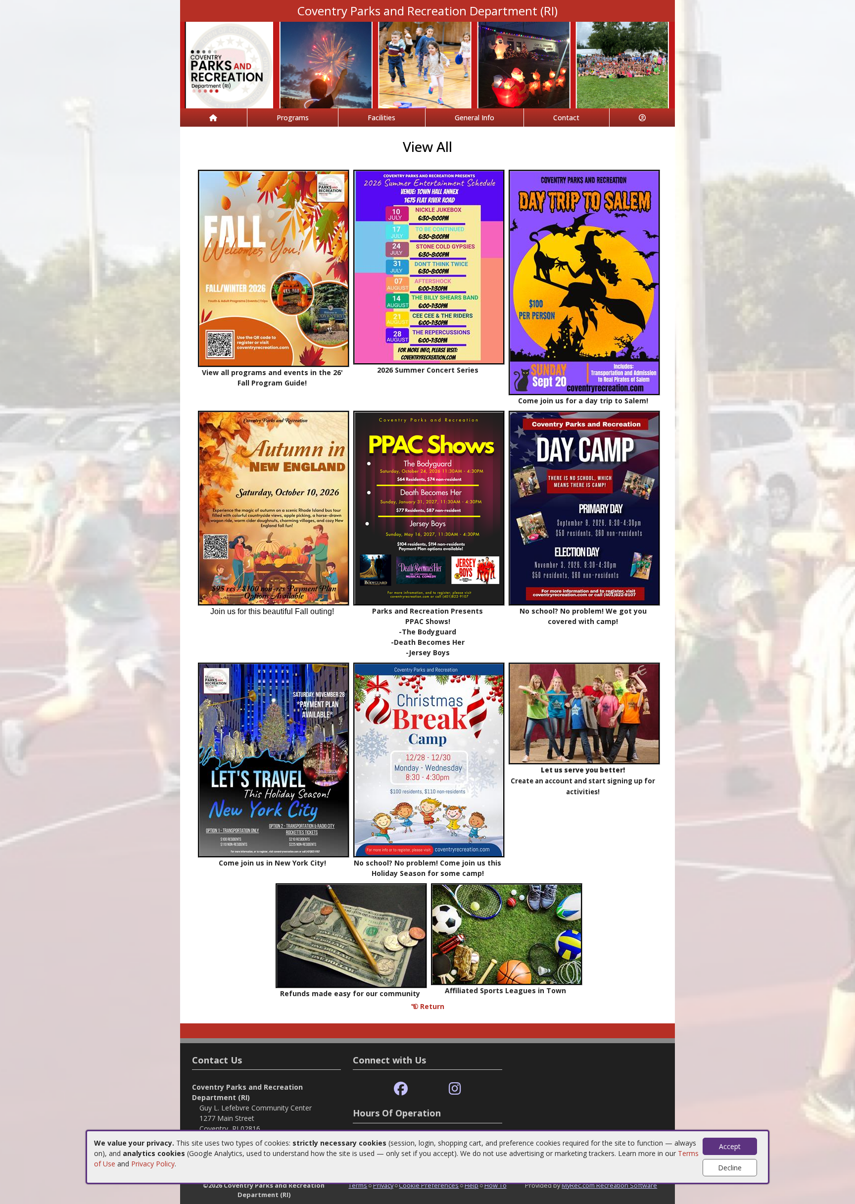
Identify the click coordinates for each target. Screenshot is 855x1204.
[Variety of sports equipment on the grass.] (506, 933)
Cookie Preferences (429, 1185)
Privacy (383, 1185)
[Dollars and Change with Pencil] (351, 934)
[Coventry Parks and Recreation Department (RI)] (427, 64)
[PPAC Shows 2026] (429, 507)
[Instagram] (455, 1089)
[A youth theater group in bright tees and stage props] (584, 712)
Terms (357, 1185)
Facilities (381, 117)
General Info (474, 117)
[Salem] (584, 281)
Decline (730, 1167)
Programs (293, 117)
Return (431, 1006)
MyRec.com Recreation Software (609, 1185)
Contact (566, 117)
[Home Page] (213, 117)
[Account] (642, 117)
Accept (730, 1146)
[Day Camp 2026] (584, 507)
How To (495, 1185)
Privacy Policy (153, 1163)
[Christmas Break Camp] (429, 759)
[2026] (273, 267)
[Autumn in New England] (273, 507)
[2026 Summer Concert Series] (429, 266)
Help (471, 1185)
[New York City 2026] (273, 759)
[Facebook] (401, 1089)
